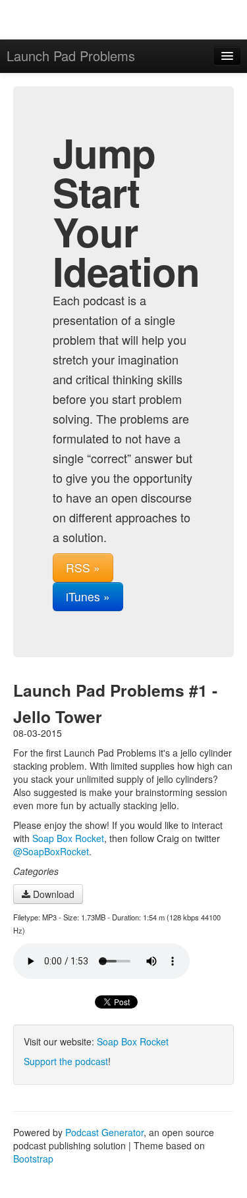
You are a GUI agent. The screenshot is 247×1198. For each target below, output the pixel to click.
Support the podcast (66, 1061)
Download (52, 894)
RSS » (83, 567)
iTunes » (88, 596)
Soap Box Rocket (68, 838)
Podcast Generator (104, 1132)
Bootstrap (33, 1158)
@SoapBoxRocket (51, 851)
